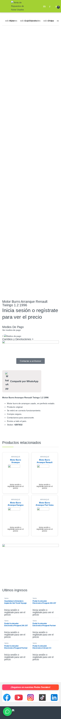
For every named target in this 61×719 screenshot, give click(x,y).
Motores (13, 20)
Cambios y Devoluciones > (17, 339)
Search (44, 6)
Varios (6, 598)
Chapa (51, 20)
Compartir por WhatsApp (24, 381)
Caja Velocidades (32, 20)
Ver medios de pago (11, 330)
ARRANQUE (15, 457)
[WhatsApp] (7, 711)
